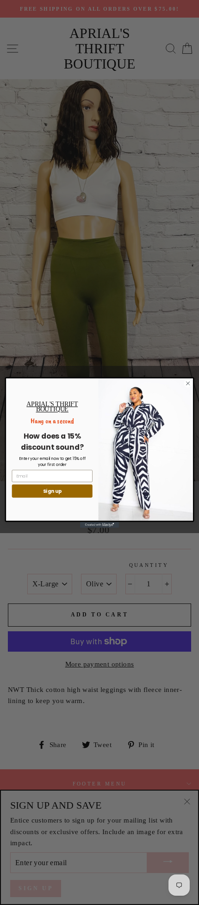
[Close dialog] (188, 383)
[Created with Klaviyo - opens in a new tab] (99, 525)
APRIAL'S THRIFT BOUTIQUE (52, 407)
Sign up (52, 491)
